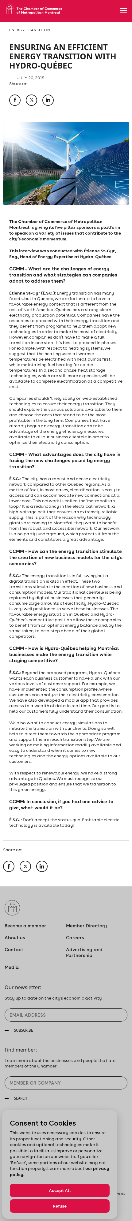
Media (12, 967)
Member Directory (86, 926)
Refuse (60, 1206)
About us (15, 938)
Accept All (60, 1190)
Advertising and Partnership (84, 952)
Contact (14, 949)
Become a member (25, 926)
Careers (75, 938)
